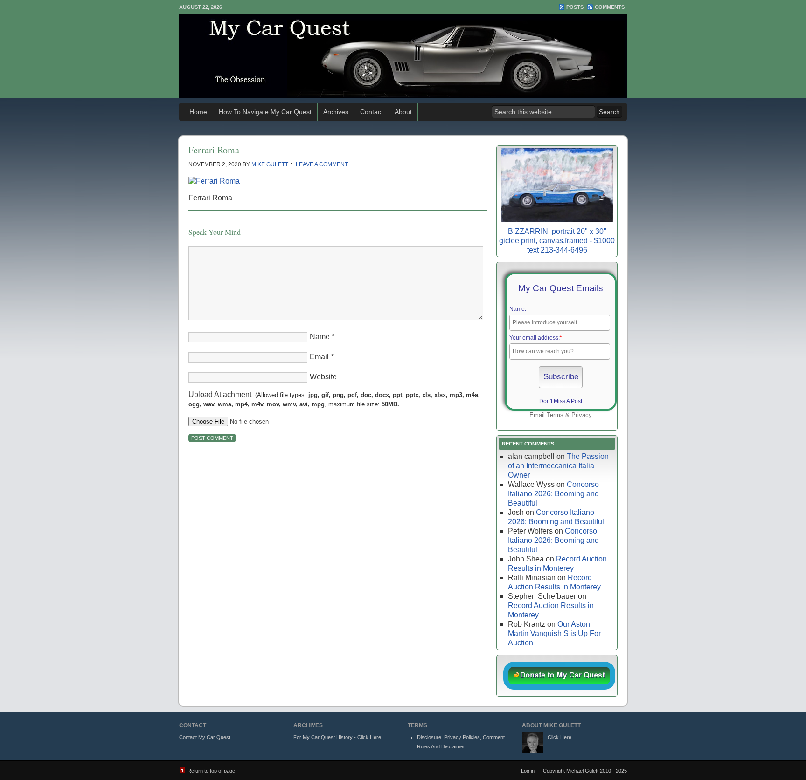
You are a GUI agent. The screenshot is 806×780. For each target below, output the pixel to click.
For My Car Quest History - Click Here (337, 737)
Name (320, 337)
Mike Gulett (269, 164)
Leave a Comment (322, 164)
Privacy (581, 414)
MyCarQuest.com (403, 56)
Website (323, 377)
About (403, 112)
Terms (555, 414)
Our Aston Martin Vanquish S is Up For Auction (554, 633)
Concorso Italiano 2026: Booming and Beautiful (553, 493)
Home (198, 112)
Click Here (559, 737)
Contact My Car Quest (204, 737)
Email (319, 357)
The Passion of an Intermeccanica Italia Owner (558, 465)
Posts (575, 7)
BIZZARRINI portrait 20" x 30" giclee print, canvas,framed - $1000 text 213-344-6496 (557, 240)
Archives (335, 112)
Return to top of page (211, 770)
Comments (610, 7)
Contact (371, 112)
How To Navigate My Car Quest (265, 112)
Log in (528, 770)
